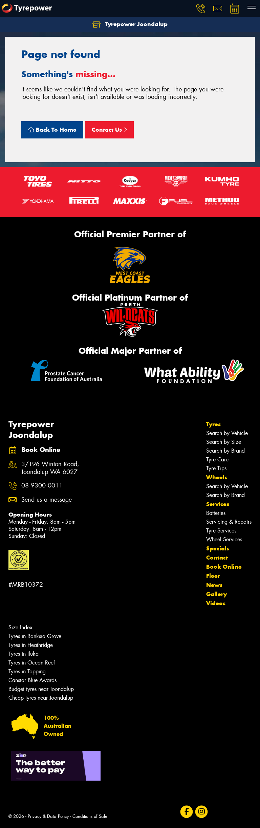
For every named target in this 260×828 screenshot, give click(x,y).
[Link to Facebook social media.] (186, 812)
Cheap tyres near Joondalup (40, 697)
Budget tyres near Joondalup (41, 689)
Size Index (20, 627)
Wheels (216, 477)
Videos (215, 603)
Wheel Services (224, 539)
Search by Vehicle (227, 433)
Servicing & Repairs (229, 521)
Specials (217, 548)
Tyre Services (221, 530)
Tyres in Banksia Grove (34, 636)
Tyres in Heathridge (30, 645)
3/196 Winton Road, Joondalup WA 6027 (50, 468)
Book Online (224, 566)
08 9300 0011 (42, 485)
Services (217, 504)
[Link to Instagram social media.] (201, 812)
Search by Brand (225, 450)
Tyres (213, 424)
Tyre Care (217, 459)
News (214, 585)
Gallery (216, 594)
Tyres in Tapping (27, 671)
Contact (217, 557)
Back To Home (55, 129)
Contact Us (108, 129)
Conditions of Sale (89, 816)
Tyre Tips (216, 468)
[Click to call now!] (201, 8)
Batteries (215, 513)
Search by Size (223, 441)
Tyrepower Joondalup (135, 24)
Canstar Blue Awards (32, 680)
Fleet (213, 576)
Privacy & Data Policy (48, 816)
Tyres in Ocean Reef (31, 662)
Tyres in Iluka (23, 653)
